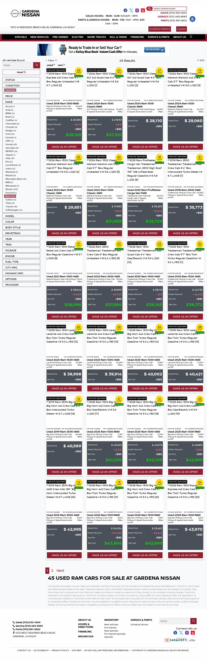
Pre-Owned (110, 627)
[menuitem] (22, 90)
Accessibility (41, 650)
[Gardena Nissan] (25, 13)
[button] (192, 19)
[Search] (36, 65)
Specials (108, 636)
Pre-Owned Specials (114, 633)
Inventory (111, 620)
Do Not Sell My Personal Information (106, 650)
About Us (84, 620)
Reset (20, 72)
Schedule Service (160, 28)
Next (60, 570)
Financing (85, 631)
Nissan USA (85, 636)
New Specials (111, 630)
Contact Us (24, 650)
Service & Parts (141, 620)
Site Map (77, 650)
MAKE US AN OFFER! (64, 146)
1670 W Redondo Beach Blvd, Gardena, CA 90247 (42, 27)
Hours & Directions (85, 625)
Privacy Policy (60, 650)
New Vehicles (111, 624)
